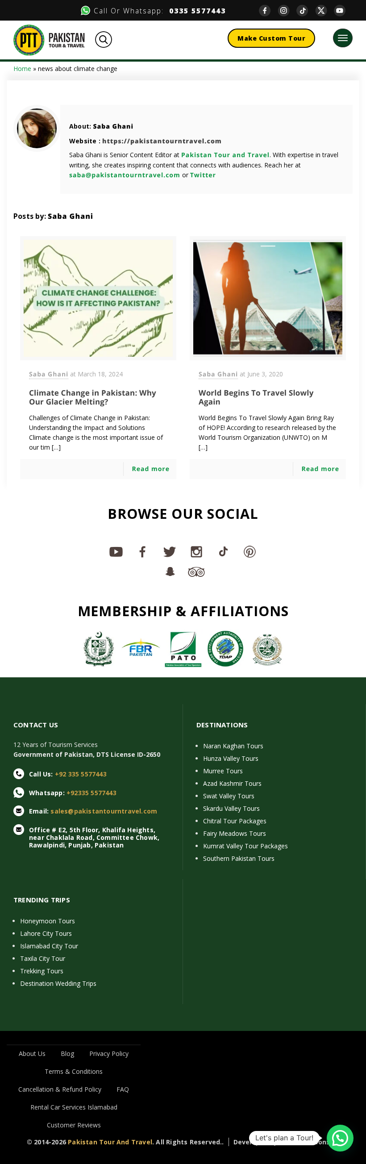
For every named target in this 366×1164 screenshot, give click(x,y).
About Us (32, 1053)
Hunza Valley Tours (230, 758)
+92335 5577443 (91, 793)
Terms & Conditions (74, 1071)
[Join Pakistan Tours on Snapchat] (169, 571)
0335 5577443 (195, 11)
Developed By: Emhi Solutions (281, 1142)
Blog (67, 1053)
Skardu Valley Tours (231, 808)
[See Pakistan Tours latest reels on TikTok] (223, 551)
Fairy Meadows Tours (234, 833)
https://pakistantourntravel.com (162, 141)
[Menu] (343, 38)
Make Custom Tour (271, 38)
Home (22, 68)
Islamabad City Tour (49, 946)
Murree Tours (223, 771)
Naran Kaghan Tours (233, 746)
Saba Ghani (113, 126)
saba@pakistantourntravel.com (124, 175)
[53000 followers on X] (169, 551)
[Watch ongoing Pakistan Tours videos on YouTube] (116, 551)
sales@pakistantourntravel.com (103, 811)
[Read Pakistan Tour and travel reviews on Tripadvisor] (196, 571)
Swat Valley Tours (228, 796)
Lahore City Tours (46, 933)
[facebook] (268, 10)
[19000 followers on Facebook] (143, 551)
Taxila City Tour (42, 958)
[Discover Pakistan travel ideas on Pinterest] (250, 551)
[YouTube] (343, 10)
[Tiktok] (305, 10)
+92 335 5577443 (81, 774)
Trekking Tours (41, 971)
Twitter (203, 175)
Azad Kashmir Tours (232, 783)
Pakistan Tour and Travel (225, 155)
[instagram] (287, 10)
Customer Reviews (74, 1125)
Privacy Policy (109, 1053)
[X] (324, 10)
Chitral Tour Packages (234, 821)
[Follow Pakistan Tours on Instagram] (196, 551)
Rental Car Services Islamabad (73, 1107)
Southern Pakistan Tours (238, 858)
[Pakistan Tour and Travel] (49, 39)
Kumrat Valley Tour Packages (245, 846)
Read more (151, 469)
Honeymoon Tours (47, 921)
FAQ (122, 1089)
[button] (340, 1138)
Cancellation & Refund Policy (59, 1089)
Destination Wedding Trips (58, 983)
